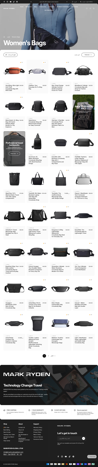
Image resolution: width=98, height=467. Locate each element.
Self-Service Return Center (8, 437)
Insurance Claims (38, 439)
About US (21, 430)
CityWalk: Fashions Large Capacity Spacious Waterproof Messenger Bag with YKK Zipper (81, 160)
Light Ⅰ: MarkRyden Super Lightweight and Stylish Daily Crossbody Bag (80, 340)
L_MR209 (30, 118)
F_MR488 (53, 83)
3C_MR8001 (77, 191)
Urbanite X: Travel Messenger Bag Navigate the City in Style (12, 232)
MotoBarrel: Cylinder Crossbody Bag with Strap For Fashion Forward (81, 88)
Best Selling (6, 430)
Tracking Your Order (9, 434)
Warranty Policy (37, 427)
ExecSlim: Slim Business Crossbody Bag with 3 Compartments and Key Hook (58, 160)
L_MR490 (7, 264)
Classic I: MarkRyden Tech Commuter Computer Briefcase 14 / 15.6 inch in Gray (81, 195)
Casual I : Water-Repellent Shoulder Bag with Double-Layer (81, 305)
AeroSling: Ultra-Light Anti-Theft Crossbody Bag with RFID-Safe (12, 88)
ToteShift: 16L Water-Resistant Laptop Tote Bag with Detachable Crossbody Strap (35, 196)
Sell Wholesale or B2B (23, 435)
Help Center (6, 440)
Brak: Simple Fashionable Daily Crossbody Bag (57, 304)
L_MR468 (53, 264)
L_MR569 (53, 191)
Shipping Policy (37, 430)
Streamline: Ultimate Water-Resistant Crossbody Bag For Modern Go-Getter (58, 269)
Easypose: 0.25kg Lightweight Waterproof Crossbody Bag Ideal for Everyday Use (58, 233)
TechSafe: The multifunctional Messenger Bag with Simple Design (58, 195)
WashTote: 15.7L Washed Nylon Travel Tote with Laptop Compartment (12, 195)
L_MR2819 (54, 335)
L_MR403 (30, 264)
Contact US (21, 427)
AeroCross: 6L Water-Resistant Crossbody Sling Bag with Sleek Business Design (35, 160)
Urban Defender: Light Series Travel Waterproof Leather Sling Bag (35, 232)
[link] (13, 452)
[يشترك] (83, 438)
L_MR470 (53, 118)
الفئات (8, 37)
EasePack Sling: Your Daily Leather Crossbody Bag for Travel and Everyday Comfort (12, 270)
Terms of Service (38, 437)
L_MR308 (7, 83)
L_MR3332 (77, 335)
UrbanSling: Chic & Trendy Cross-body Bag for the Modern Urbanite (35, 305)
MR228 (76, 83)
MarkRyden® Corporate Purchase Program (24, 440)
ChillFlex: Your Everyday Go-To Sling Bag (35, 87)
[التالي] (66, 1)
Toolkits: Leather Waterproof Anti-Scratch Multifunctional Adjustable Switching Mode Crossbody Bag (35, 342)
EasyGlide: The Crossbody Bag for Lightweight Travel (81, 231)
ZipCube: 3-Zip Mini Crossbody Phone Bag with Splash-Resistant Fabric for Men (58, 123)
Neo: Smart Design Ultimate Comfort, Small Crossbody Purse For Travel (57, 88)
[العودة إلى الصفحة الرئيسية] (4, 37)
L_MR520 (30, 83)
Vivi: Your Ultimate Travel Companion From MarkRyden (80, 268)
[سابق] (31, 1)
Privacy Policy (37, 432)
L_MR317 (30, 191)
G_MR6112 (8, 191)
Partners (20, 432)
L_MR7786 (8, 335)
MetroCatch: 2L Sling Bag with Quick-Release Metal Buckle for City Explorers (12, 123)
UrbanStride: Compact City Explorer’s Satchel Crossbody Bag (11, 340)
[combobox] (75, 1)
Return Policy (37, 434)
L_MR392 (7, 118)
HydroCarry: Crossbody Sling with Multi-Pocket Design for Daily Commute (35, 122)
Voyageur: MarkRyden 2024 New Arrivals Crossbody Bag (11, 305)
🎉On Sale (6, 427)
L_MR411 (76, 264)
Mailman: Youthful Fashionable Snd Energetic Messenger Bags (57, 340)
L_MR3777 (31, 335)
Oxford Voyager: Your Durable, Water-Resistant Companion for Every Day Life (35, 269)
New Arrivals (6, 432)
